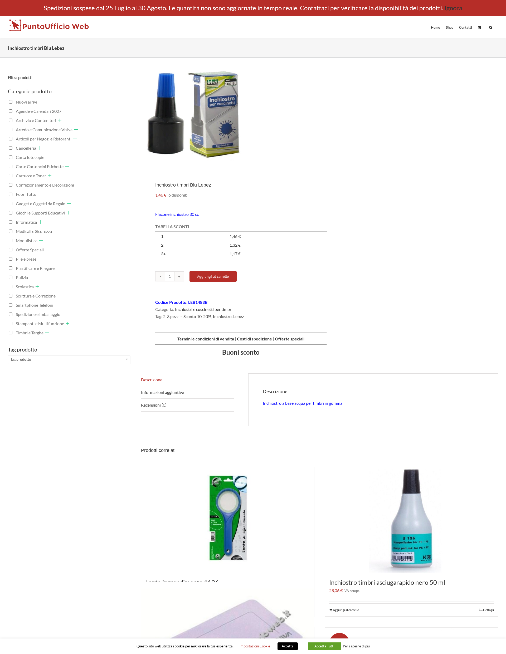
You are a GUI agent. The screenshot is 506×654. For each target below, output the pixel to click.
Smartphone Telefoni (34, 305)
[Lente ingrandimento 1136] (227, 520)
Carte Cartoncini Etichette (40, 166)
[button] (490, 27)
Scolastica (25, 286)
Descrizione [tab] (151, 379)
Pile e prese (26, 258)
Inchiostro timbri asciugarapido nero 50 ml (387, 582)
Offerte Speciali (30, 249)
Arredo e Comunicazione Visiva (44, 129)
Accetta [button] (288, 646)
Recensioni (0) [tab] (154, 404)
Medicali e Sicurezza (34, 231)
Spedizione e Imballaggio (38, 314)
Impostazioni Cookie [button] (255, 646)
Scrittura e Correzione (36, 295)
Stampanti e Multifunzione (40, 323)
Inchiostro (222, 316)
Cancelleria (26, 147)
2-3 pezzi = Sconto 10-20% (187, 316)
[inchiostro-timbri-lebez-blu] (226, 115)
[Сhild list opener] (65, 111)
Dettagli (488, 610)
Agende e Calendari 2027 (38, 111)
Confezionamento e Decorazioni (45, 184)
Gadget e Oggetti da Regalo (40, 203)
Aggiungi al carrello (213, 276)
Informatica (26, 221)
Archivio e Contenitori (36, 120)
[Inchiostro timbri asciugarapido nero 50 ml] (411, 520)
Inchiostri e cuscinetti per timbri (203, 309)
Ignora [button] (453, 8)
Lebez (238, 316)
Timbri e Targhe (29, 332)
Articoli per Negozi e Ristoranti (43, 138)
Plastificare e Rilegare (35, 268)
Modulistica (26, 240)
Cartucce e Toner (31, 175)
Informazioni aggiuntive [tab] (162, 392)
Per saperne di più (356, 646)
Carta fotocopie (30, 157)
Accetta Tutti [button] (324, 646)
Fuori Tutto (26, 194)
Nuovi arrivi (26, 101)
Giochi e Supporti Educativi (40, 212)
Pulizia (22, 277)
